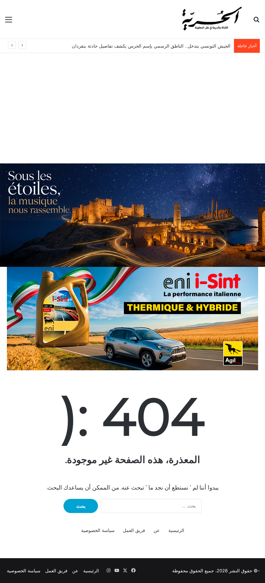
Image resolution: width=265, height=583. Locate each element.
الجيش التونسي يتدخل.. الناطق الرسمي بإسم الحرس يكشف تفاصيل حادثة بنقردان (151, 46)
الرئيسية (176, 530)
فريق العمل (134, 530)
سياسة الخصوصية (98, 530)
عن (157, 530)
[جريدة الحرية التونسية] (211, 19)
